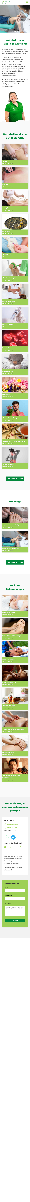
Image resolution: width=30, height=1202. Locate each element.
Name (7, 887)
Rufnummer (9, 895)
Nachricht (8, 904)
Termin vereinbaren (15, 478)
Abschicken (15, 920)
